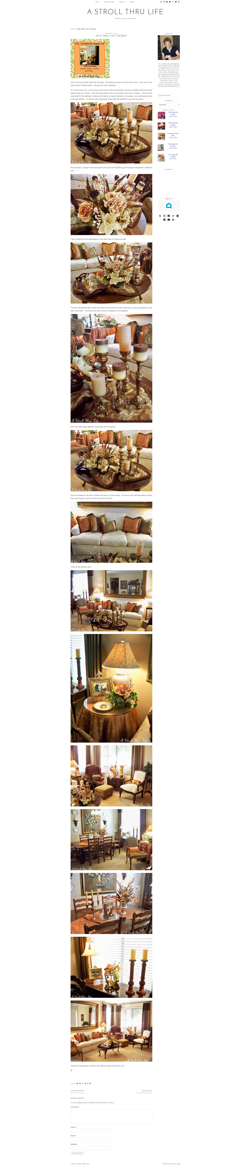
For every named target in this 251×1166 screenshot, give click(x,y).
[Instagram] (164, 2)
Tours (97, 1)
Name (73, 1127)
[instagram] (164, 216)
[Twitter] (161, 2)
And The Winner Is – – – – (80, 1092)
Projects (122, 1)
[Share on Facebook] (80, 1084)
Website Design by (171, 1163)
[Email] (169, 219)
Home (73, 29)
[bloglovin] (173, 216)
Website (74, 1144)
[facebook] (169, 216)
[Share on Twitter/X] (82, 1084)
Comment (75, 1107)
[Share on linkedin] (90, 1084)
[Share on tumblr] (88, 1084)
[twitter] (160, 216)
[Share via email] (77, 1084)
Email (73, 1136)
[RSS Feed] (173, 219)
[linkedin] (164, 219)
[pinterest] (177, 216)
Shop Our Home (109, 1)
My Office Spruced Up (144, 1092)
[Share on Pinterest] (85, 1084)
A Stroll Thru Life (125, 12)
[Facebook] (170, 2)
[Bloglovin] (173, 2)
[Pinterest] (167, 2)
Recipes (132, 1)
